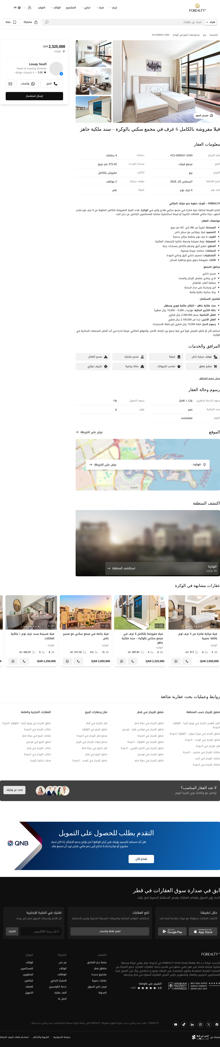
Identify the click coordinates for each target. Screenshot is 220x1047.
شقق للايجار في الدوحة (151, 735)
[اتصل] (187, 661)
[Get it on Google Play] (172, 931)
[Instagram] (200, 1024)
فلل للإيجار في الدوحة (208, 746)
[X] (209, 1024)
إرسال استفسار (34, 96)
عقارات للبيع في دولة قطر (36, 735)
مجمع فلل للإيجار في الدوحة (91, 735)
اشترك (12, 931)
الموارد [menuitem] (41, 8)
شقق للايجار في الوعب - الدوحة (202, 740)
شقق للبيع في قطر (96, 754)
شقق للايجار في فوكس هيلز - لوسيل (143, 729)
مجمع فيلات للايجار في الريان (91, 742)
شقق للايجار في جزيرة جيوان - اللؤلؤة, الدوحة (195, 733)
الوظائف (61, 974)
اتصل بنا (62, 999)
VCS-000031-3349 (160, 35)
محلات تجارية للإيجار (40, 760)
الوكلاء (62, 968)
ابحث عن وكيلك (14, 790)
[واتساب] (176, 661)
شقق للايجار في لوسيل (151, 754)
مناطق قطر (100, 968)
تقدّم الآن (141, 859)
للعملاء (29, 987)
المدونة (102, 993)
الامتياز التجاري (58, 981)
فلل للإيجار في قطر (96, 723)
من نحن (62, 962)
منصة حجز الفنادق (97, 962)
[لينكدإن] (192, 1024)
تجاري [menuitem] (87, 8)
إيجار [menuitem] (114, 8)
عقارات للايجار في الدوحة (206, 764)
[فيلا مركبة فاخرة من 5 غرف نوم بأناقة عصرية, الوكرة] (194, 630)
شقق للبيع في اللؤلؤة (94, 729)
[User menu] (27, 7)
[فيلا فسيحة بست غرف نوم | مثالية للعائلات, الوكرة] (31, 630)
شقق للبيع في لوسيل (38, 742)
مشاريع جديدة (99, 974)
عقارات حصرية (99, 981)
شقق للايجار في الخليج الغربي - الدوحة (142, 748)
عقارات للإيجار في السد (207, 758)
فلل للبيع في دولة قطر (94, 748)
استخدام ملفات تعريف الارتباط (14, 1037)
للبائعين (29, 981)
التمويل (29, 993)
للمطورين (28, 974)
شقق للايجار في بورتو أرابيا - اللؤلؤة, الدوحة (26, 723)
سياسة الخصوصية (61, 1037)
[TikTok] (184, 1024)
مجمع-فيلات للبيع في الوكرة (186, 35)
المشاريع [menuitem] (71, 8)
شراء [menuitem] (101, 8)
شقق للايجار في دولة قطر (149, 723)
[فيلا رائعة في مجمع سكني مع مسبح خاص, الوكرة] (85, 630)
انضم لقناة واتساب (109, 931)
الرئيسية (214, 35)
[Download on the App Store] (203, 931)
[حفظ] (216, 599)
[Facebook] (217, 1024)
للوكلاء (29, 962)
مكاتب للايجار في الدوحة (37, 729)
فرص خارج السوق (97, 987)
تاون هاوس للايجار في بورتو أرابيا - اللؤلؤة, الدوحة (196, 725)
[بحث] (47, 22)
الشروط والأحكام (41, 1037)
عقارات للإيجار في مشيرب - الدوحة (201, 752)
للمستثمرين (27, 968)
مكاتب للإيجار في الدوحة (37, 754)
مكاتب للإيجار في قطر (39, 748)
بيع (204, 35)
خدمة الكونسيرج (57, 987)
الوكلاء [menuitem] (57, 8)
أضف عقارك (60, 993)
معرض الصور (202, 116)
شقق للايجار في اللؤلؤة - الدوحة (145, 742)
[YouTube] (176, 1024)
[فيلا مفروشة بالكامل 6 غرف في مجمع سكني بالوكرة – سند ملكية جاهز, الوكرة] (140, 630)
